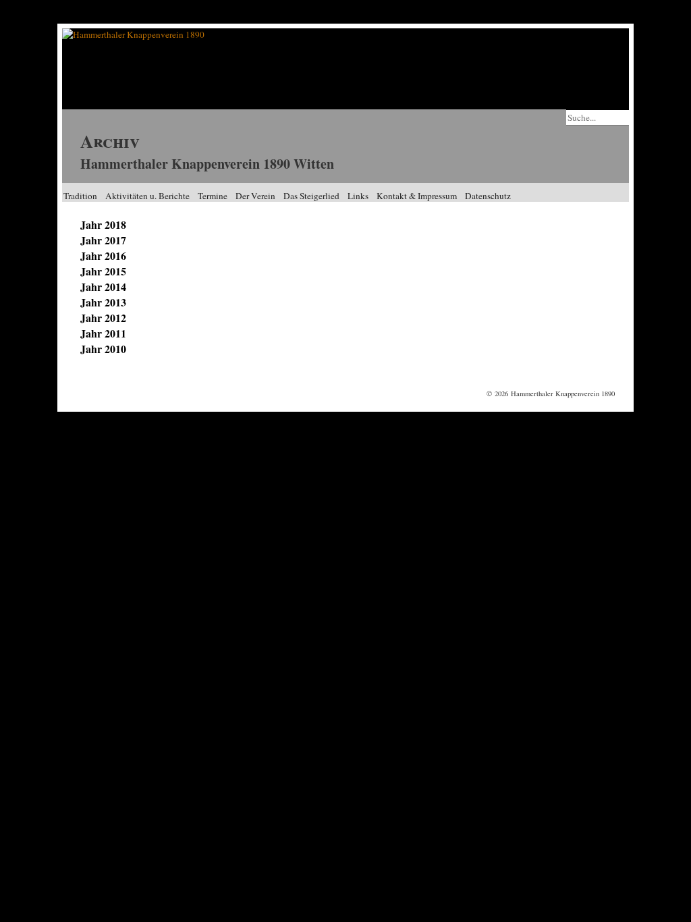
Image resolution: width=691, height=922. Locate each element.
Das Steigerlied (311, 196)
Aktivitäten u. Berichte (147, 196)
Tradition (80, 196)
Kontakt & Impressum (417, 196)
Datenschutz (488, 196)
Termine (212, 196)
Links (358, 196)
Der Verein (255, 196)
